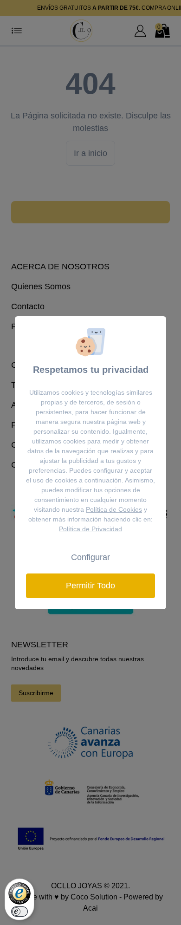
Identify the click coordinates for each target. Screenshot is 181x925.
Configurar (90, 557)
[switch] (19, 911)
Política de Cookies (114, 509)
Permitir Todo (90, 585)
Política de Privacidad (90, 529)
